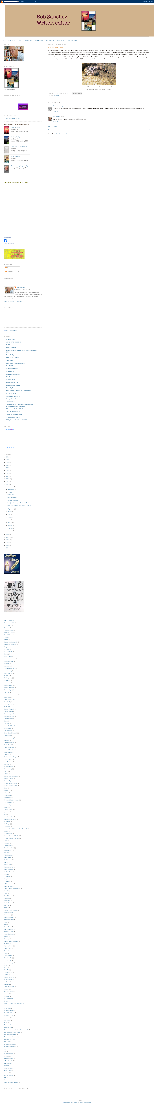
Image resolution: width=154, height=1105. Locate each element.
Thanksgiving (8, 1027)
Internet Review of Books (11, 836)
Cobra (6, 721)
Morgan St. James (9, 931)
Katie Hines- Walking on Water (15, 363)
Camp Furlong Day (9, 699)
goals (5, 814)
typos (5, 1049)
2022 (8, 457)
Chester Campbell (9, 709)
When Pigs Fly (61, 40)
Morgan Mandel (8, 929)
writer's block (8, 1068)
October (10, 492)
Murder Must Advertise (13, 374)
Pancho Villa (7, 960)
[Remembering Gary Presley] (7, 169)
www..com (10, 429)
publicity (6, 982)
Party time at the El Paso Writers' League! (19, 505)
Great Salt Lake (8, 817)
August (10, 512)
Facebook (7, 790)
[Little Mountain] (7, 159)
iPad (5, 841)
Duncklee (7, 764)
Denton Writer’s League (10, 757)
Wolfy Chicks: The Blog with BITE (16, 420)
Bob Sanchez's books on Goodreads (16, 124)
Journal (6, 862)
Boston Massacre (9, 687)
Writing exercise (8, 1075)
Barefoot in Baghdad (10, 644)
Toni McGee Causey (10, 1046)
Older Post (147, 130)
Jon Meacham (8, 860)
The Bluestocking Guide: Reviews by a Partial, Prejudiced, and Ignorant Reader (20, 405)
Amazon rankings (9, 630)
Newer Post (51, 130)
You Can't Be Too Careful (19, 146)
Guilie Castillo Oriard (10, 819)
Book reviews (39, 40)
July (9, 514)
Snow (5, 1006)
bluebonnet (7, 666)
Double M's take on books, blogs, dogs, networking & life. (21, 351)
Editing (6, 773)
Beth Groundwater (11, 345)
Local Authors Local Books (12, 888)
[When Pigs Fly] (7, 130)
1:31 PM (56, 111)
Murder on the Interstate (11, 941)
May (9, 520)
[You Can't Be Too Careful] (7, 150)
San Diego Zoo (8, 991)
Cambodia (7, 697)
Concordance (8, 730)
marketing (7, 900)
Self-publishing (8, 998)
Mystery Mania (10, 379)
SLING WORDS (11, 393)
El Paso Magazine (9, 781)
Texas (5, 1022)
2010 (8, 534)
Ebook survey (8, 769)
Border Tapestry (8, 685)
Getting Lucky (50, 40)
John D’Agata (8, 855)
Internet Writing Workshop (11, 838)
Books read (7, 683)
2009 (8, 537)
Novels (6, 953)
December (11, 487)
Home (3, 40)
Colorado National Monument (12, 726)
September (11, 509)
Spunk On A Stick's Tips (13, 396)
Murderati (9, 377)
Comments (10, 271)
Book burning (8, 671)
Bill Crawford (8, 651)
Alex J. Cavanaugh (58, 106)
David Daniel (8, 745)
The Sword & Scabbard (10, 1037)
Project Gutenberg (9, 977)
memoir (6, 908)
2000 (8, 548)
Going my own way (55, 47)
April (9, 523)
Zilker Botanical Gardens (11, 1082)
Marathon (7, 898)
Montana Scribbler (11, 368)
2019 (8, 462)
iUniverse (7, 843)
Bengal (6, 647)
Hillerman (7, 821)
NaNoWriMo (57, 95)
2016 (8, 471)
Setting (6, 1001)
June (9, 517)
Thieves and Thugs (9, 1039)
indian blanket (8, 833)
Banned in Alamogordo (10, 642)
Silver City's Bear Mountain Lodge (14, 1003)
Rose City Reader (11, 388)
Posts (8, 268)
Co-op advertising (9, 716)
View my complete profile (13, 301)
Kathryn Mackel (8, 867)
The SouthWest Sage (10, 1034)
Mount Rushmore (9, 934)
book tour (7, 680)
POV (5, 967)
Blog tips (6, 663)
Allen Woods (7, 625)
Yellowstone (7, 1080)
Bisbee (6, 654)
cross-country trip (9, 738)
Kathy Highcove (8, 869)
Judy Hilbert (7, 864)
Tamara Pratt (10, 402)
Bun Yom (6, 692)
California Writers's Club (11, 695)
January (10, 531)
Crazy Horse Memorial (10, 733)
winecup (6, 1066)
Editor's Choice (8, 778)
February (10, 528)
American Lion (8, 632)
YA (5, 1077)
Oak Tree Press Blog (12, 382)
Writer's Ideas (8, 1070)
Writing (6, 1073)
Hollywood (7, 826)
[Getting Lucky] (7, 140)
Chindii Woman (8, 711)
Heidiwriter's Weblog (12, 357)
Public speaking (8, 979)
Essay (5, 788)
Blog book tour (8, 661)
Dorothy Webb (8, 762)
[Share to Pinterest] (81, 93)
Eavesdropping (8, 766)
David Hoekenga (9, 747)
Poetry (20, 40)
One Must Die (8, 958)
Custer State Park (9, 742)
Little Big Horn (8, 884)
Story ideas (7, 1020)
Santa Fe (6, 994)
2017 (8, 468)
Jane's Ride (9, 360)
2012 (8, 481)
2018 (8, 465)
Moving (6, 939)
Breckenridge (8, 690)
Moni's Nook (7, 927)
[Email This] (73, 93)
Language (7, 876)
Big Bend (7, 649)
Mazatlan (6, 905)
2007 (8, 542)
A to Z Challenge (9, 620)
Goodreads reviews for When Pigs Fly (16, 182)
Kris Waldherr (10, 366)
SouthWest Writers (9, 1013)
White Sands (7, 1063)
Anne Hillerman (8, 635)
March (10, 525)
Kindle (6, 874)
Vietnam (6, 1056)
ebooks (6, 771)
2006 (8, 545)
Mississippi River (9, 920)
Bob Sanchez (56, 116)
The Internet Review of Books (15, 409)
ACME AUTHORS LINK (13, 342)
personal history (8, 963)
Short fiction (12, 40)
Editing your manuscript (11, 776)
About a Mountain (9, 623)
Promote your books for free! (12, 118)
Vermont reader (8, 1054)
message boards (8, 912)
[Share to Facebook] (79, 93)
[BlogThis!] (75, 93)
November (11, 489)
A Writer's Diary (11, 339)
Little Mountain (73, 40)
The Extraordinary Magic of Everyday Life (16, 1030)
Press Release (8, 972)
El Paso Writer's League (10, 783)
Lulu (5, 893)
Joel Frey (6, 852)
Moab (5, 922)
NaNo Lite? (10, 495)
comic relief (7, 728)
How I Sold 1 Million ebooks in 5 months (16, 829)
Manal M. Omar (8, 896)
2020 (8, 460)
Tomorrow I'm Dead (9, 1044)
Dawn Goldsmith (11, 347)
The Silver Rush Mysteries (14, 414)
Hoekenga (7, 824)
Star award (7, 1018)
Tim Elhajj (7, 1042)
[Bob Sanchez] (5, 242)
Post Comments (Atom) (62, 134)
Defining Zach (8, 752)
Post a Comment (52, 126)
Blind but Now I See (10, 659)
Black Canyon (8, 656)
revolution (7, 984)
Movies (6, 936)
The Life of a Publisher (13, 412)
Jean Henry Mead (9, 848)
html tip (6, 831)
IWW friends (7, 845)
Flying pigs (7, 797)
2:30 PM (56, 122)
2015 (8, 473)
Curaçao (6, 740)
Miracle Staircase (9, 917)
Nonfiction (7, 951)
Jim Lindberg (8, 850)
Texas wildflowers (9, 1025)
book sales (7, 675)
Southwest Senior (9, 1010)
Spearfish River (8, 1015)
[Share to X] (77, 93)
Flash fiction (7, 795)
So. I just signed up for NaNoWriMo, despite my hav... (22, 503)
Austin (6, 639)
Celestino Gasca (8, 704)
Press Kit (6, 970)
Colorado (6, 723)
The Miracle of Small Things (12, 1032)
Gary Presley (10, 355)
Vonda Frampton (9, 1058)
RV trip (6, 989)
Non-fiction (28, 40)
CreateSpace (7, 735)
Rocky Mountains (9, 987)
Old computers (8, 955)
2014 (8, 476)
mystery (6, 943)
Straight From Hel (11, 399)
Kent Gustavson (8, 872)
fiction (6, 793)
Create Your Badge (9, 243)
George (6, 807)
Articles (6, 637)
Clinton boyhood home (10, 714)
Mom (5, 924)
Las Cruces (7, 881)
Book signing (8, 678)
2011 (8, 484)
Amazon (6, 628)
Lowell (6, 891)
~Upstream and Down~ (13, 417)
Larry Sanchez (8, 879)
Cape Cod (7, 702)
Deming (6, 754)
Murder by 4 (10, 371)
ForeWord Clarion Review (11, 800)
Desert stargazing (12, 497)
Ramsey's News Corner (13, 385)
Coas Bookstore (8, 718)
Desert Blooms (8, 759)
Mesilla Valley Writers (10, 910)
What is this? (10, 447)
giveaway (7, 812)
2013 (8, 479)
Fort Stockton (8, 802)
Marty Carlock (8, 903)
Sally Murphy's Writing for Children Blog (18, 391)
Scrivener (6, 996)
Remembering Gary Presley (19, 166)
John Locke (7, 857)
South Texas (7, 1008)
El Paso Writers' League (10, 785)
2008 (8, 540)
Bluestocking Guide (10, 668)
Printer (6, 975)
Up (5, 1051)
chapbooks (7, 706)
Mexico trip (7, 915)
